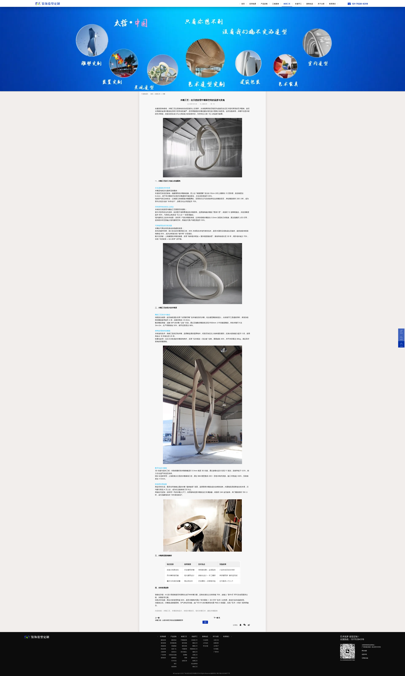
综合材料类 (194, 663)
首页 (243, 4)
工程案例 (275, 4)
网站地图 (364, 650)
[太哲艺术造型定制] (48, 3)
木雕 (164, 94)
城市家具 (163, 657)
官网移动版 (365, 658)
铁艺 (175, 663)
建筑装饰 (163, 640)
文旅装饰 (163, 652)
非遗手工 (298, 4)
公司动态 (205, 643)
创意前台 (173, 652)
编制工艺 (195, 652)
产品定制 (264, 4)
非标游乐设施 (172, 655)
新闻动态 (309, 4)
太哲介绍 (216, 640)
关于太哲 (321, 4)
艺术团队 (216, 649)
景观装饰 (163, 646)
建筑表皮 (173, 640)
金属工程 (184, 660)
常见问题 (205, 646)
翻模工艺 (195, 646)
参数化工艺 (194, 657)
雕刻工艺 (195, 643)
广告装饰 (163, 655)
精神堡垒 (173, 657)
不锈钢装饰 (184, 640)
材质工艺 (287, 4)
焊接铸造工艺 (194, 649)
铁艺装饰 (184, 643)
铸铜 (185, 657)
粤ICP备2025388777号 (223, 673)
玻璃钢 (185, 655)
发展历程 (216, 643)
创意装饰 (173, 666)
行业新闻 (205, 640)
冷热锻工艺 (194, 640)
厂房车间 (216, 652)
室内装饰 (163, 643)
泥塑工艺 (195, 655)
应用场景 (252, 4)
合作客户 (216, 646)
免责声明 (364, 654)
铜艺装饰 (184, 646)
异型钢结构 (173, 643)
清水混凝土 (184, 652)
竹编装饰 (184, 649)
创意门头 (173, 649)
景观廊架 (173, 646)
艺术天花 (173, 660)
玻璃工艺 (195, 660)
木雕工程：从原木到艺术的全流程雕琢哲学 (169, 620)
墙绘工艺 (195, 666)
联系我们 (332, 4)
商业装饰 (163, 649)
